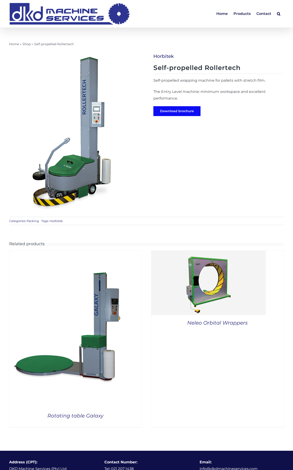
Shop (26, 44)
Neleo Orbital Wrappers (217, 323)
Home (14, 44)
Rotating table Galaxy (75, 416)
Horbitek (163, 56)
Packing (33, 221)
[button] (278, 14)
